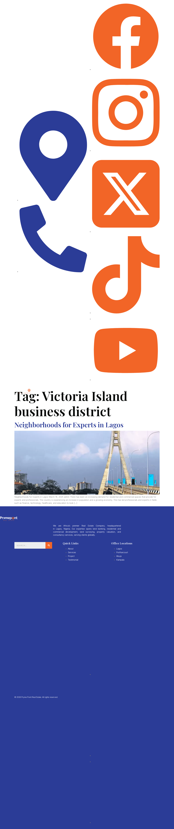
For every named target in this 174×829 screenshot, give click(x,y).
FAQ (141, 391)
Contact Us (153, 391)
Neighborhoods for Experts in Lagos (68, 424)
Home (83, 391)
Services (123, 391)
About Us (94, 391)
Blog (133, 391)
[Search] (48, 545)
